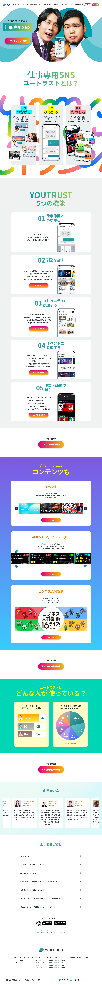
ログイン (88, 5)
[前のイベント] (16, 508)
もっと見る (51, 520)
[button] (23, 5)
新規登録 (95, 5)
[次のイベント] (85, 508)
